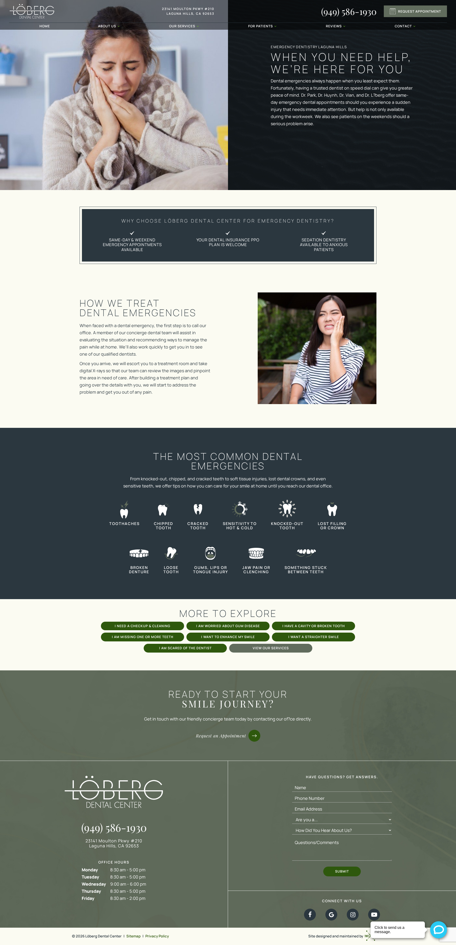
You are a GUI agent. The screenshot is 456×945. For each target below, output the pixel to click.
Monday (90, 870)
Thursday (91, 891)
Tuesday (90, 877)
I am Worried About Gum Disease (228, 626)
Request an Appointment (221, 736)
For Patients (260, 26)
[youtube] (374, 915)
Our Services (182, 26)
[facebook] (310, 915)
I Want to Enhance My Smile (228, 637)
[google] (331, 915)
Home (44, 26)
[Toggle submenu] (118, 26)
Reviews (334, 26)
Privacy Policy (157, 936)
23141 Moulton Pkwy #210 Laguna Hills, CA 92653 (188, 11)
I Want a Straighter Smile (313, 637)
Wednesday (94, 884)
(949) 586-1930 (349, 11)
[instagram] (353, 915)
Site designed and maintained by (336, 935)
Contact (403, 26)
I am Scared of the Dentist (185, 648)
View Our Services (271, 648)
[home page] (32, 11)
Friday (88, 898)
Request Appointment (419, 11)
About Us (107, 26)
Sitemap (133, 936)
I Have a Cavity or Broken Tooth (313, 626)
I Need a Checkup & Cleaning (142, 626)
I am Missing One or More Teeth (142, 637)
